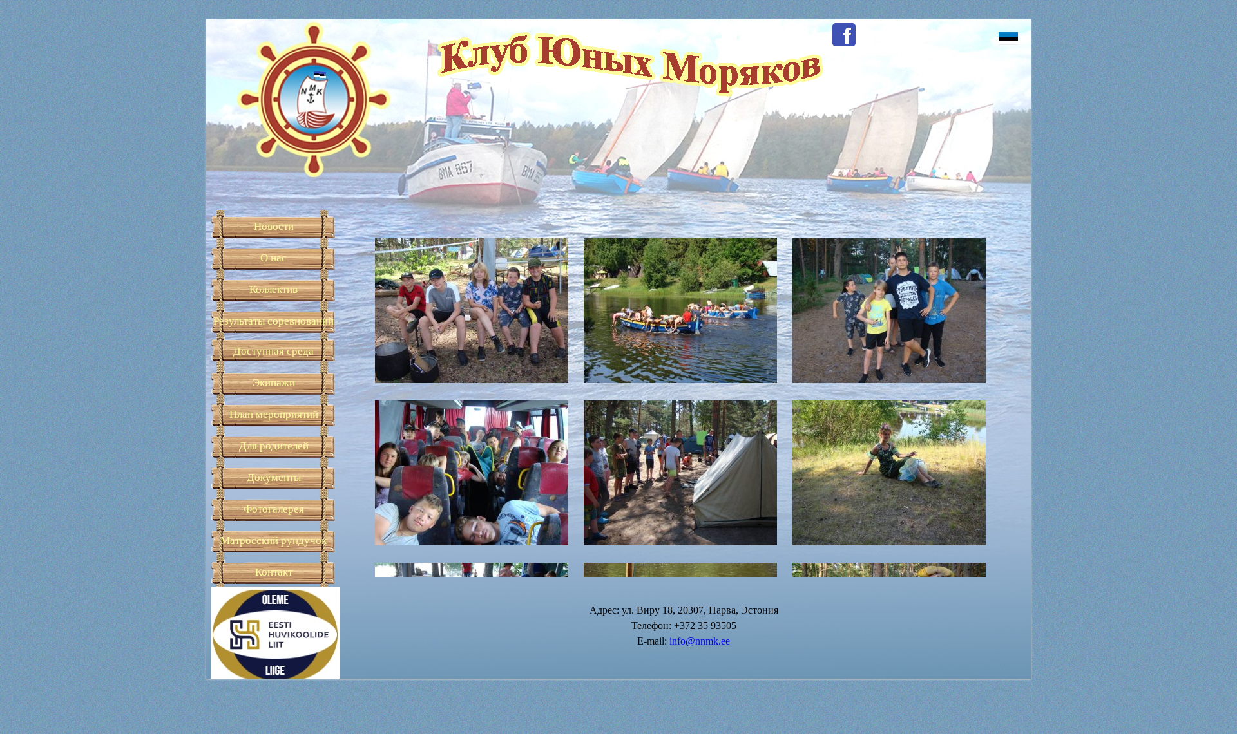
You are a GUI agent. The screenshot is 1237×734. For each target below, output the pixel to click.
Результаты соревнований (273, 321)
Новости (274, 226)
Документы (274, 477)
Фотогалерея (274, 509)
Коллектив (273, 289)
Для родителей (274, 446)
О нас (273, 258)
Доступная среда (273, 351)
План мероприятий (273, 414)
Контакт (273, 572)
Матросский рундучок (273, 540)
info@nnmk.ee (699, 640)
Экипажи (274, 383)
